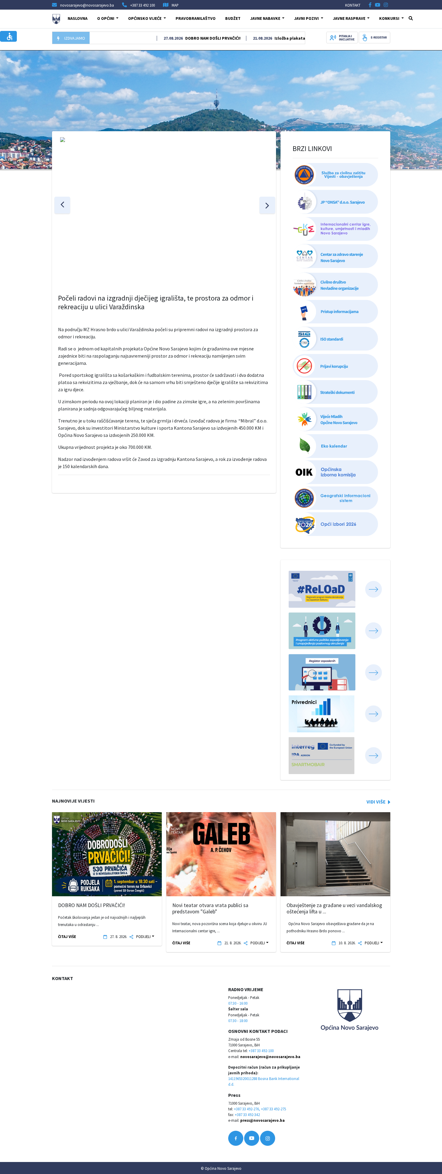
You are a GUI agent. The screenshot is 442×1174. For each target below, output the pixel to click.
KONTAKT (353, 5)
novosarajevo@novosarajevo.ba (270, 1056)
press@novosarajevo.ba (262, 1120)
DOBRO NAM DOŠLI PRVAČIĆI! (201, 38)
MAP (175, 5)
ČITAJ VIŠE (67, 936)
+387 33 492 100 (142, 5)
